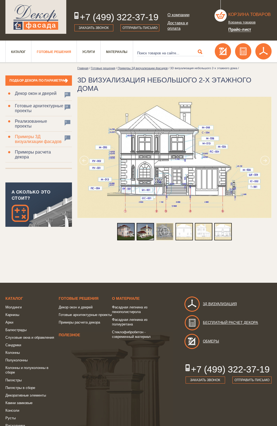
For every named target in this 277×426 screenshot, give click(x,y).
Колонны (12, 353)
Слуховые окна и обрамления (29, 337)
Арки (9, 322)
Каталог (18, 52)
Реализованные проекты (31, 123)
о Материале (126, 298)
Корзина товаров (249, 14)
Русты (10, 418)
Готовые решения (54, 52)
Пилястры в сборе (20, 388)
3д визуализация (220, 304)
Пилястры (13, 380)
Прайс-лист (239, 29)
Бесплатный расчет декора (230, 323)
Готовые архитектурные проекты (39, 108)
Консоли (12, 410)
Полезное (69, 335)
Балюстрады (16, 330)
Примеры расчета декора (33, 154)
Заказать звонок (94, 28)
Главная (82, 68)
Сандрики (13, 345)
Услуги (88, 52)
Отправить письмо (140, 28)
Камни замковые (18, 403)
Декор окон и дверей (36, 93)
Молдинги (13, 307)
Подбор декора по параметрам (38, 80)
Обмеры (211, 341)
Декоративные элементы (25, 395)
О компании (178, 14)
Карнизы (12, 315)
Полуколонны (16, 360)
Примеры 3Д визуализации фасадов (38, 139)
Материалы (116, 52)
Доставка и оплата (177, 26)
